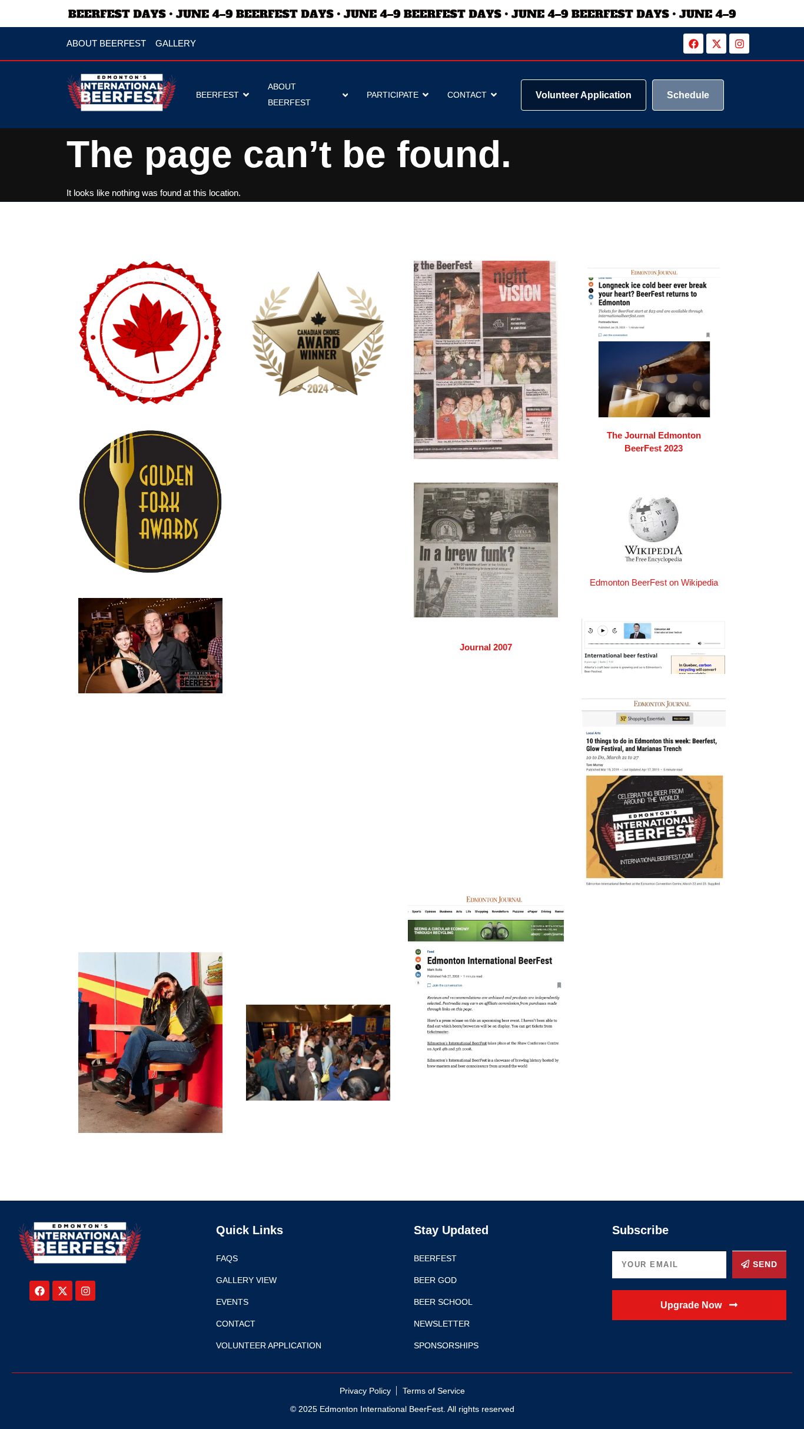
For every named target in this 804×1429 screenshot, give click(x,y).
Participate (392, 94)
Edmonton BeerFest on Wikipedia (654, 582)
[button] (699, 1305)
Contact (467, 94)
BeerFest (217, 94)
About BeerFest (289, 94)
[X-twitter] (716, 44)
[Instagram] (739, 44)
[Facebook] (693, 44)
